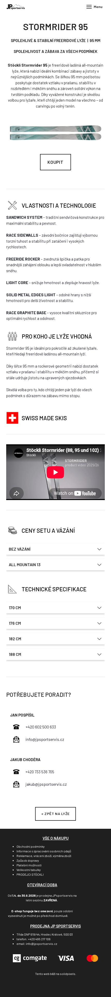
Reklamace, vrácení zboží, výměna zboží (44, 856)
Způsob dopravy (28, 860)
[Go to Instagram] (63, 986)
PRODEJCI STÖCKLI (30, 874)
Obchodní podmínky (31, 846)
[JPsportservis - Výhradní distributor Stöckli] (15, 7)
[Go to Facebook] (47, 986)
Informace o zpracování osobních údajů (44, 851)
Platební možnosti (29, 865)
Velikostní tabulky (29, 870)
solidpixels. (68, 973)
